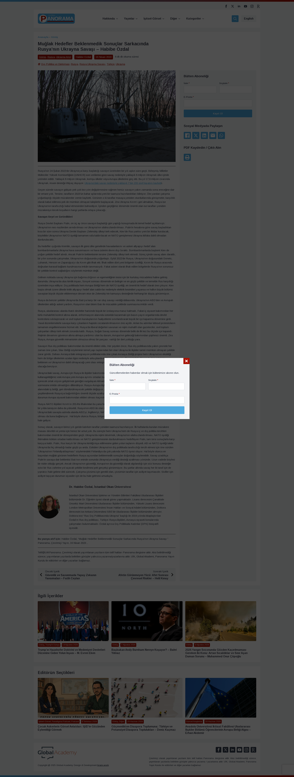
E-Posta (115, 394)
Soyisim (153, 380)
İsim (112, 380)
